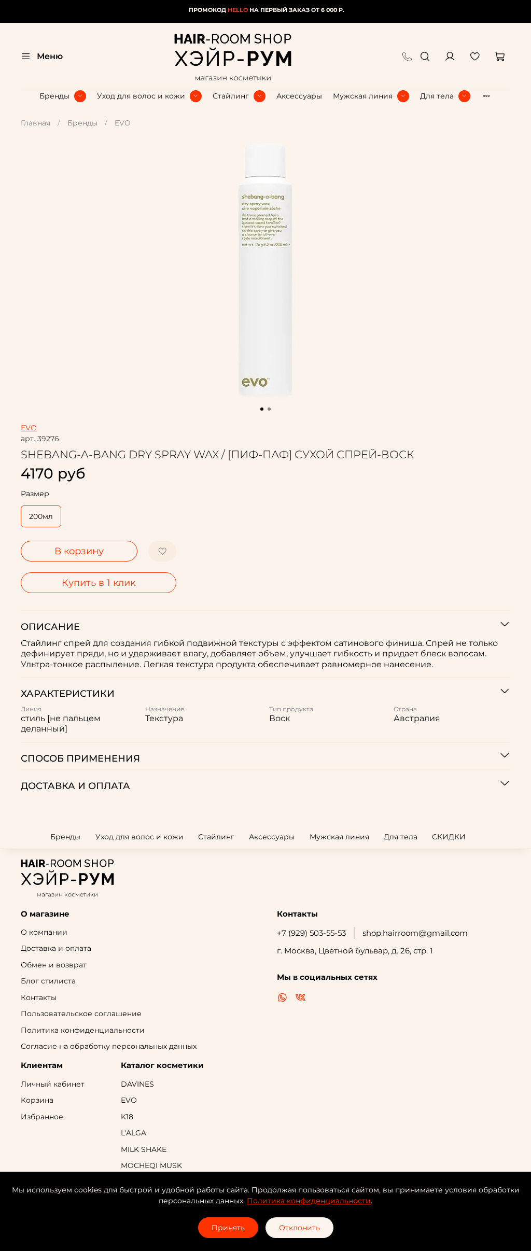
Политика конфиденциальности (83, 1030)
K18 (127, 1116)
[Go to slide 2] (269, 409)
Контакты (39, 997)
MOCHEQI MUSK (151, 1165)
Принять (228, 1227)
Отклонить (299, 1227)
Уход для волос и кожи (141, 96)
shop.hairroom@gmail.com (415, 933)
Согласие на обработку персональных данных (109, 1046)
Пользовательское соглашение (81, 1013)
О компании (44, 932)
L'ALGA (133, 1132)
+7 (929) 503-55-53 (311, 933)
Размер (35, 493)
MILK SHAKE (143, 1149)
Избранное (42, 1116)
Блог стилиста (48, 981)
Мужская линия (363, 96)
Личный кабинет (53, 1084)
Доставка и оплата (56, 948)
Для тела (437, 96)
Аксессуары (299, 96)
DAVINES (137, 1084)
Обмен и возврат (54, 964)
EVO (123, 123)
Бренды (54, 96)
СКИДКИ (449, 836)
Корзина (37, 1100)
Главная (35, 123)
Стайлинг (231, 96)
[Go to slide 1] (261, 409)
